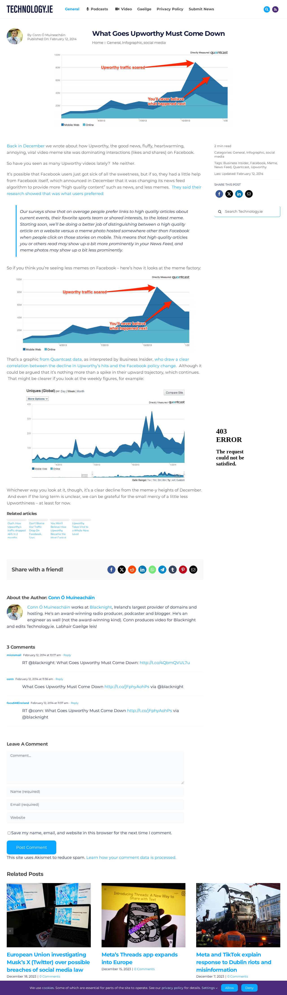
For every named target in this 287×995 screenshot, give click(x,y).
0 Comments (49, 976)
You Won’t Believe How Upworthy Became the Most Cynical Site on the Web (58, 530)
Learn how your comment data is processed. (131, 857)
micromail (14, 655)
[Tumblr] (172, 569)
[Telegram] (162, 569)
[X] (122, 569)
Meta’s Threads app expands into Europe (137, 915)
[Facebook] (111, 569)
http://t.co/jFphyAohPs (126, 686)
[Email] (193, 569)
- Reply (66, 655)
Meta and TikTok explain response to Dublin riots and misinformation (232, 915)
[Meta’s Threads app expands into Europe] (144, 915)
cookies (48, 988)
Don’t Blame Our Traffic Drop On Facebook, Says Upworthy (36, 530)
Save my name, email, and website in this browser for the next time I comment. (91, 832)
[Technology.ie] (30, 7)
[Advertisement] (248, 288)
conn (10, 679)
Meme (272, 163)
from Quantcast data (61, 359)
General (239, 152)
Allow (229, 988)
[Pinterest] (183, 569)
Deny (249, 988)
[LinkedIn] (142, 569)
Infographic (255, 152)
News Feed (222, 167)
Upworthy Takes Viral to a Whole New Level (80, 529)
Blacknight (101, 607)
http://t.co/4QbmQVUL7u (165, 662)
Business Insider (236, 163)
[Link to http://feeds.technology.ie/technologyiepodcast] (275, 9)
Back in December (26, 146)
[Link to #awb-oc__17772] (267, 9)
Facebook (257, 163)
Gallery (55, 915)
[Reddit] (132, 569)
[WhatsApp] (152, 569)
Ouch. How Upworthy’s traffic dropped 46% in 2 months (17, 530)
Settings (209, 988)
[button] (10, 931)
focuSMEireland (18, 703)
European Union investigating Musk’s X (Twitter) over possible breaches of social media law (42, 915)
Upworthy (259, 167)
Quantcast (241, 167)
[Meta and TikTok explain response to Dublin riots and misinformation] (238, 915)
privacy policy (172, 988)
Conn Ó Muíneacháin (49, 35)
